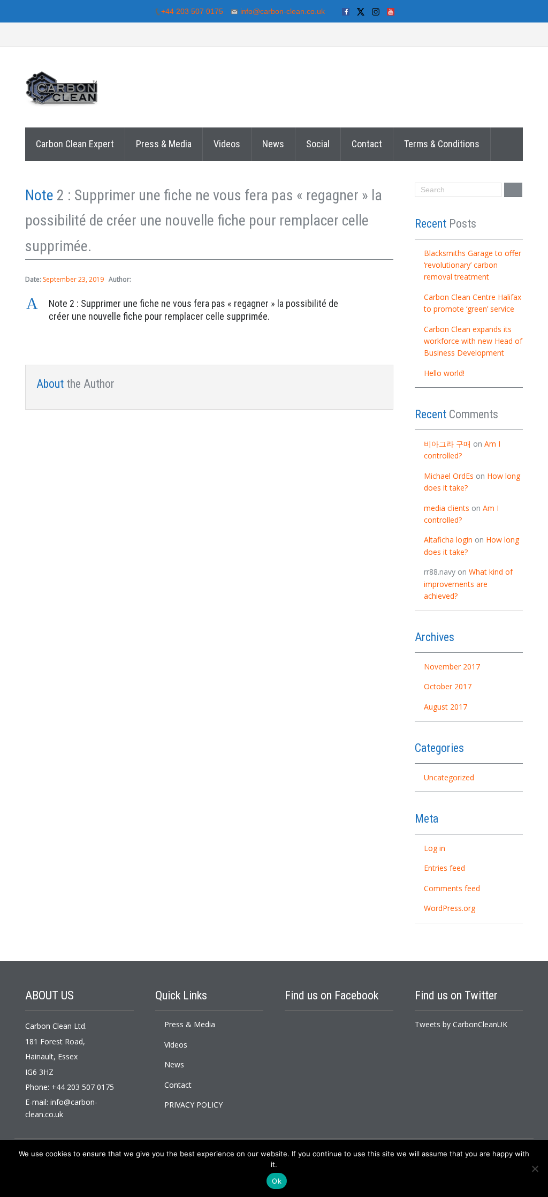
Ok (276, 1181)
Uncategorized (449, 777)
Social (318, 143)
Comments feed (452, 888)
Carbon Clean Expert (75, 143)
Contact (367, 143)
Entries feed (444, 868)
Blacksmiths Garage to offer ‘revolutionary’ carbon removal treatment (472, 265)
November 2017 (452, 666)
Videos (227, 143)
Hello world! (444, 373)
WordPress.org (449, 908)
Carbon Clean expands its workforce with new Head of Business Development (473, 341)
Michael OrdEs (449, 476)
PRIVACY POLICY (193, 1105)
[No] (534, 1168)
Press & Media (164, 143)
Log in (434, 848)
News (273, 143)
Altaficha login (448, 539)
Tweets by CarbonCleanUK (461, 1024)
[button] (209, 310)
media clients (446, 508)
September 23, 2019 (73, 279)
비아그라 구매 (447, 444)
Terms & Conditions (442, 143)
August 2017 (445, 707)
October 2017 (447, 686)
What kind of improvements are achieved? (468, 584)
